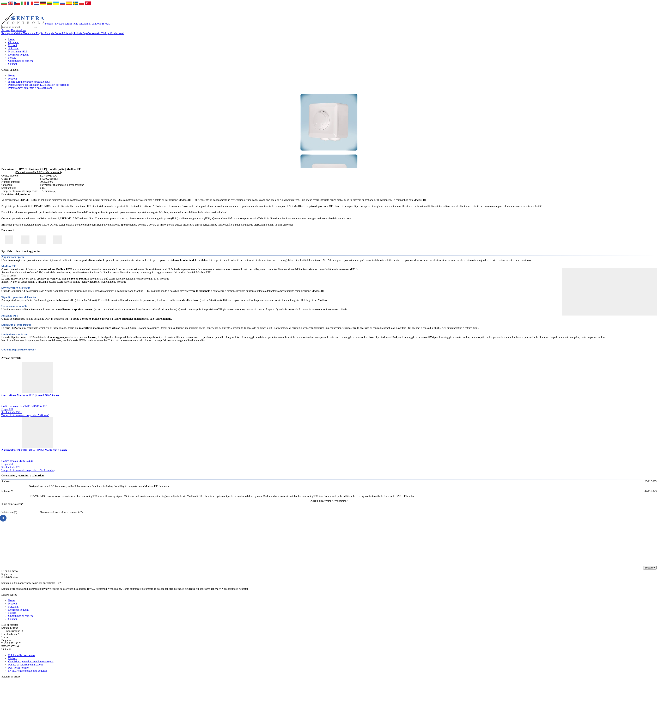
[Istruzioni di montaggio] (57, 239)
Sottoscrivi (650, 567)
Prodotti (12, 45)
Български (7, 33)
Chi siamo (13, 42)
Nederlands (29, 33)
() (12, 503)
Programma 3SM (17, 51)
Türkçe (105, 33)
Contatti (12, 63)
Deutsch (59, 33)
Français (50, 33)
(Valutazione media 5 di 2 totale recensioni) (38, 172)
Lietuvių (69, 33)
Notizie (12, 57)
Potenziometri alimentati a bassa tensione (30, 87)
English (40, 33)
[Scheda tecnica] (25, 239)
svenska (96, 33)
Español (87, 33)
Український (117, 33)
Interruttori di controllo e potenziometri (29, 81)
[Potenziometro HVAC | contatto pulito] (329, 151)
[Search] (35, 27)
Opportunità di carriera (20, 60)
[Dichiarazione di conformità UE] (9, 239)
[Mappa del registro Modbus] (41, 239)
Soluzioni (13, 48)
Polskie (78, 33)
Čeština (18, 33)
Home (11, 39)
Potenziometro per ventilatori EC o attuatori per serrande (38, 84)
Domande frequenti (18, 54)
